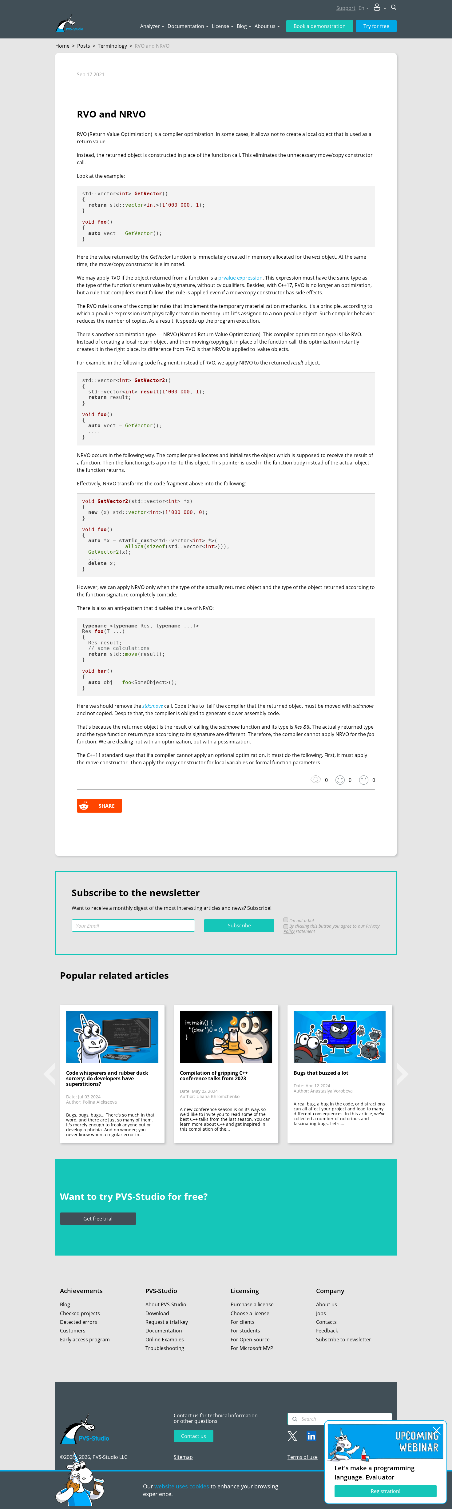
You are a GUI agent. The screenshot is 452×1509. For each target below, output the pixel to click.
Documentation (186, 26)
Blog (242, 26)
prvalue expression (240, 277)
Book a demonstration (320, 26)
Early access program (85, 1339)
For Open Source (250, 1339)
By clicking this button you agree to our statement (331, 928)
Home (62, 45)
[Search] (294, 1419)
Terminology (112, 45)
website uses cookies (181, 1486)
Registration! (385, 1491)
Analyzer (150, 26)
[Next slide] (403, 1074)
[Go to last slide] (49, 1074)
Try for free (376, 26)
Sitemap (183, 1457)
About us (265, 26)
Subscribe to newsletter (343, 1339)
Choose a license (250, 1313)
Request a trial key (166, 1322)
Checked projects (80, 1313)
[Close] (437, 1430)
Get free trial (98, 1218)
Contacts (326, 1322)
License (220, 26)
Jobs (321, 1313)
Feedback (327, 1330)
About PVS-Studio (165, 1304)
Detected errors (78, 1322)
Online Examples (164, 1339)
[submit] (394, 8)
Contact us (193, 1436)
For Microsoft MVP (252, 1348)
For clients (243, 1322)
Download (157, 1313)
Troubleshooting (164, 1348)
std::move (152, 706)
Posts (83, 45)
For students (245, 1330)
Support (345, 8)
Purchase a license (252, 1304)
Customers (72, 1330)
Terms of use (302, 1457)
